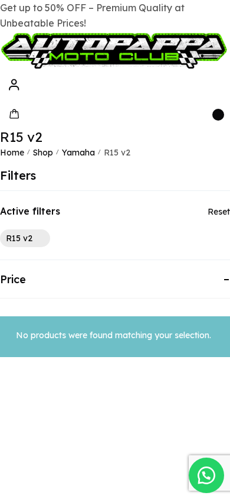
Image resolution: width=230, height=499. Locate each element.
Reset (219, 212)
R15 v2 (19, 238)
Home (12, 152)
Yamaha (78, 152)
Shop (43, 152)
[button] (206, 475)
